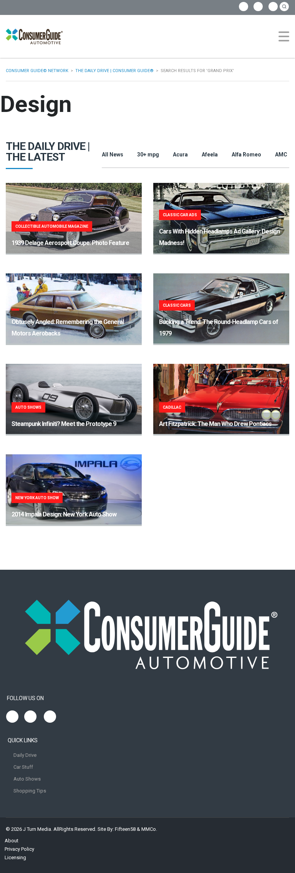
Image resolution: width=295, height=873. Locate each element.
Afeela (210, 154)
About (11, 840)
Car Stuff (23, 767)
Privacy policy (19, 849)
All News (112, 154)
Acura (180, 154)
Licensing (15, 857)
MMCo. (149, 829)
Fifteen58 (125, 829)
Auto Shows (27, 779)
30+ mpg (148, 154)
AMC (281, 154)
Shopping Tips (29, 791)
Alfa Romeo (246, 154)
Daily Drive (24, 755)
